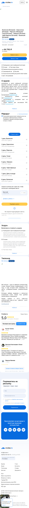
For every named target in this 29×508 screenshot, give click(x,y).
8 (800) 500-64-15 (6, 454)
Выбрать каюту (14, 55)
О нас (16, 464)
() (13, 95)
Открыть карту (14, 134)
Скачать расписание (23, 114)
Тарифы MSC (4, 480)
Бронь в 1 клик (14, 58)
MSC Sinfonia (5, 39)
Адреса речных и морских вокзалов (10, 484)
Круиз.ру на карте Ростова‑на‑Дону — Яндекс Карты (14, 371)
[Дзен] (14, 430)
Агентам (3, 470)
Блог (2, 473)
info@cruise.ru (4, 452)
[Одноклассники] (19, 430)
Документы (18, 470)
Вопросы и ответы (6, 478)
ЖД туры (3, 486)
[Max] (23, 430)
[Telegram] (5, 430)
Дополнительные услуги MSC (8, 482)
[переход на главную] (7, 2)
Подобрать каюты (14, 204)
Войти (22, 2)
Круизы (3, 464)
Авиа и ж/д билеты (6, 475)
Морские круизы (6, 6)
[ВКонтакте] (10, 430)
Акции (2, 466)
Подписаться (14, 407)
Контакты (17, 466)
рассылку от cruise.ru (19, 403)
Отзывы (17, 468)
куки (9, 501)
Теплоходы (4, 468)
